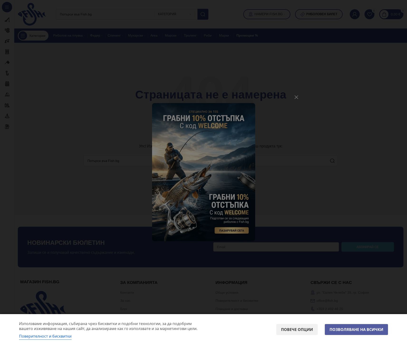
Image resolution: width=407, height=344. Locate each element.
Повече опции (297, 329)
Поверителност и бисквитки (45, 336)
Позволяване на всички (356, 329)
